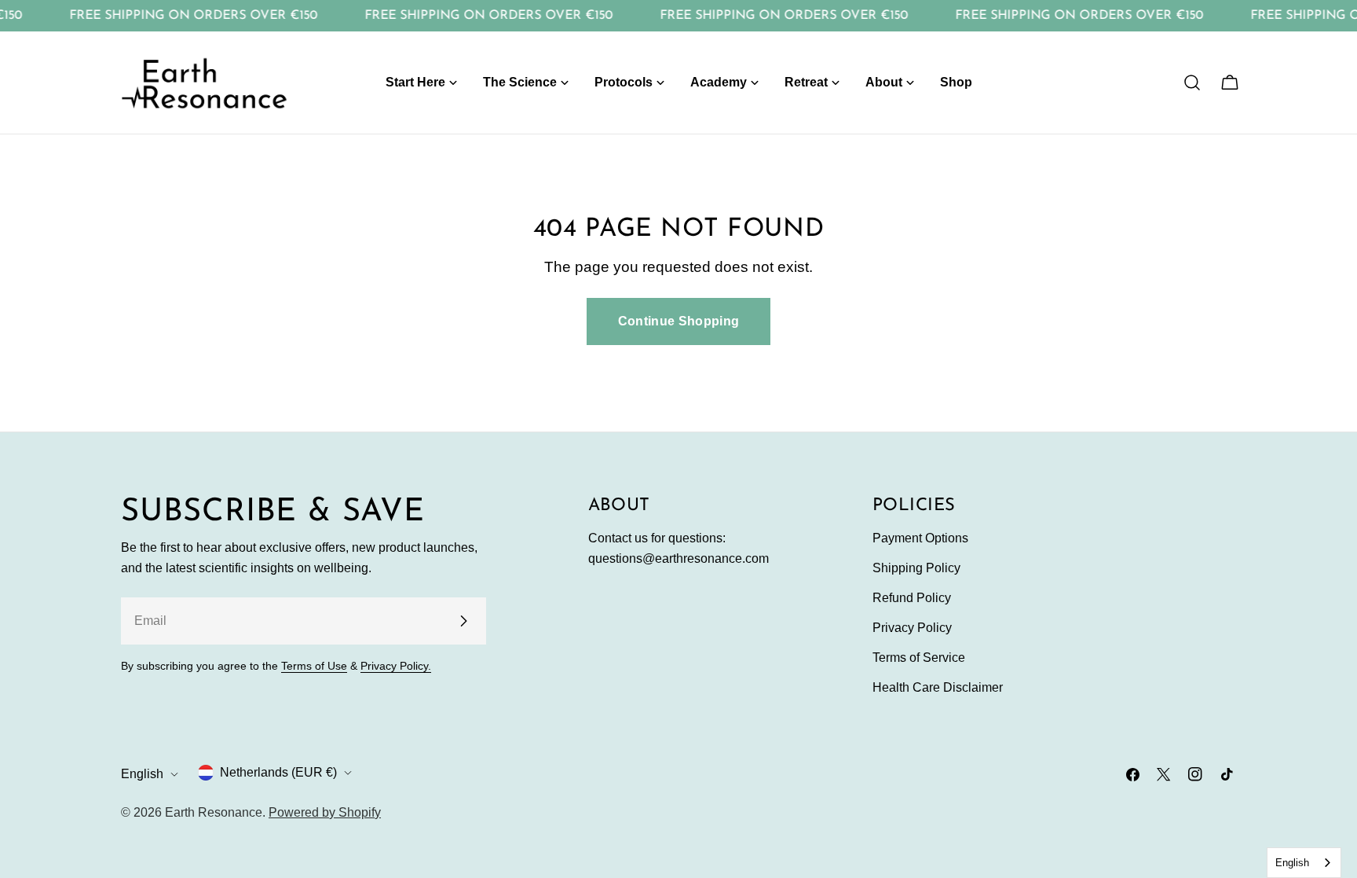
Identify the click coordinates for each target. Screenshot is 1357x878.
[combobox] (1304, 862)
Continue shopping (678, 321)
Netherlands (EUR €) (278, 772)
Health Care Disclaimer (937, 687)
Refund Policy (911, 597)
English (142, 774)
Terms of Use (314, 665)
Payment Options (920, 538)
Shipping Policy (916, 568)
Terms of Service (918, 657)
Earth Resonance (213, 812)
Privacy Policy (912, 627)
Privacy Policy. (395, 665)
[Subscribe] (463, 621)
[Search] (1192, 82)
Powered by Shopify (325, 812)
